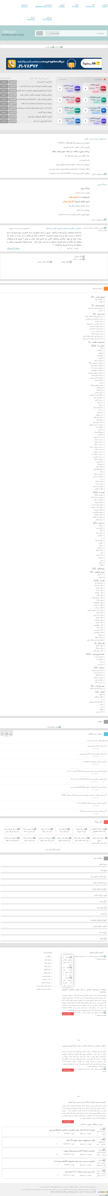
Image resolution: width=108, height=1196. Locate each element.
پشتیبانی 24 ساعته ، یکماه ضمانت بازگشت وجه (73, 165)
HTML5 (100, 350)
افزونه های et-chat (97, 505)
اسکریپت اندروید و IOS (96, 363)
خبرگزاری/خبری (98, 407)
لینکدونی (100, 434)
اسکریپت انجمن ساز (44, 82)
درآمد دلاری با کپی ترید (99, 876)
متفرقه (100, 557)
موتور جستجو (98, 459)
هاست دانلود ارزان (100, 926)
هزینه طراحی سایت (100, 883)
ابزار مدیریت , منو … (96, 331)
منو (102, 560)
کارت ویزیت (99, 712)
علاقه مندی (99, 427)
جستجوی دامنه (98, 397)
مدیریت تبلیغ (99, 442)
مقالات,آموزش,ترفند (98, 654)
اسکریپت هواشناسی (96, 370)
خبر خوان (100, 402)
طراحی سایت (98, 680)
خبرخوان (100, 547)
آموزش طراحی (100, 297)
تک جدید (104, 914)
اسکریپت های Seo (97, 368)
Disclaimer (93, 1187)
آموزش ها (100, 659)
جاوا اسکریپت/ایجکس (96, 395)
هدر (101, 707)
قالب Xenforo (98, 605)
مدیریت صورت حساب (96, 447)
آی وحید (81, 1191)
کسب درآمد (99, 484)
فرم (101, 552)
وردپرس (100, 664)
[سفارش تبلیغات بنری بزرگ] (79, 256)
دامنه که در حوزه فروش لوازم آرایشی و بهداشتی (34, 108)
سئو (101, 661)
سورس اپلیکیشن (100, 572)
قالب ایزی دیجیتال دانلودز (95, 610)
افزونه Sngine (98, 495)
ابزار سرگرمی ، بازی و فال (95, 324)
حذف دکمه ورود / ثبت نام (43, 121)
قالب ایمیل (99, 612)
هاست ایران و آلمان (82, 193)
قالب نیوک (99, 627)
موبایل (101, 562)
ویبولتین (100, 635)
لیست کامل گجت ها (53, 849)
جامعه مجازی (99, 392)
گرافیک (102, 692)
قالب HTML (99, 593)
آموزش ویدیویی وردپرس (95, 308)
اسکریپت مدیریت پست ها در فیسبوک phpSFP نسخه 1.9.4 (74, 1161)
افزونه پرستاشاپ (97, 517)
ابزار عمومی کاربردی (96, 326)
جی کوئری (101, 523)
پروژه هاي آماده (100, 686)
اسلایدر (100, 358)
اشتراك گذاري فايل (97, 375)
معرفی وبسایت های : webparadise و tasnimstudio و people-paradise (28, 99)
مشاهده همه (62, 79)
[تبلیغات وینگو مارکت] (54, 727)
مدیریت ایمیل (99, 439)
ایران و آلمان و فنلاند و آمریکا (79, 206)
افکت (101, 530)
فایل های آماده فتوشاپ (96, 702)
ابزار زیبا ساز (99, 321)
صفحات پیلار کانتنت (45, 112)
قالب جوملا (99, 617)
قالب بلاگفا (99, 645)
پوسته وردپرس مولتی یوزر (95, 640)
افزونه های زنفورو (97, 507)
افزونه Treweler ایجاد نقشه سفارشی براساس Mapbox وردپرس (72, 1130)
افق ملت (103, 870)
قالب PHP (100, 595)
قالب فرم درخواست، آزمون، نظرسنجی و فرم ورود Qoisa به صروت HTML (84, 795)
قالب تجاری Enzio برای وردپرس (97, 746)
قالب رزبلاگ (99, 648)
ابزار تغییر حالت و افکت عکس (94, 316)
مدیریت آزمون (14, 228)
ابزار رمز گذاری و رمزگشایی (94, 319)
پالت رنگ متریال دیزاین (43, 986)
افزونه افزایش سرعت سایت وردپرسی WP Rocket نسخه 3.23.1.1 (87, 771)
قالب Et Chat (99, 585)
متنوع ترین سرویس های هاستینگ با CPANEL (74, 143)
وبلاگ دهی (99, 466)
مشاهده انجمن (5, 78)
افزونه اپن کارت (98, 500)
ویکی (101, 471)
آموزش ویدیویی (100, 305)
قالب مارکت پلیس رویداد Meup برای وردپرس (93, 754)
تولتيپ (101, 543)
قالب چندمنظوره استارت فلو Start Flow (81, 1140)
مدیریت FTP (99, 682)
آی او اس (100, 574)
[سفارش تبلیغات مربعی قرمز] (44, 262)
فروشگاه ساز (99, 432)
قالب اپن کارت (98, 607)
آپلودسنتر (100, 355)
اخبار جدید (103, 901)
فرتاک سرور (102, 184)
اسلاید (101, 525)
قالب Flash (99, 588)
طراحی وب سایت (90, 1191)
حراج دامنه (103, 932)
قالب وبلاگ (101, 643)
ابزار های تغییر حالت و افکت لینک (93, 336)
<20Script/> (9, 31)
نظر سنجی (99, 461)
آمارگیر (101, 353)
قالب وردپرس (98, 630)
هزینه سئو (103, 864)
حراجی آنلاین (99, 400)
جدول (101, 545)
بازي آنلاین (99, 387)
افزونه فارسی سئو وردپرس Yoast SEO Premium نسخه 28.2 (89, 779)
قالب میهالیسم (98, 625)
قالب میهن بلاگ (98, 650)
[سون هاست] (50, 47)
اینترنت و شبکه (98, 677)
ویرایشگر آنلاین (98, 469)
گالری (101, 565)
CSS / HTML (99, 299)
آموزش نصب (99, 656)
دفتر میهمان (99, 415)
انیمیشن (100, 535)
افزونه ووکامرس (98, 512)
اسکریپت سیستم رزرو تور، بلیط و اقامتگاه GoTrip (92, 803)
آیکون (101, 694)
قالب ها (102, 580)
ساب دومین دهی (98, 422)
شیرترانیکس (99, 519)
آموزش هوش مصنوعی (98, 920)
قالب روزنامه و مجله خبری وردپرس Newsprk (93, 811)
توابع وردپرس (46, 976)
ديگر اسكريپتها (98, 417)
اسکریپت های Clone (96, 365)
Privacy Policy (79, 1187)
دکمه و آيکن (99, 550)
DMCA (72, 1187)
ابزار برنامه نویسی (97, 670)
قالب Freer (99, 590)
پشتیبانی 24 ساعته (83, 210)
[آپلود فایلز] (59, 47)
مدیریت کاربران (98, 457)
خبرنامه (100, 405)
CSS (101, 348)
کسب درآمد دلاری (100, 895)
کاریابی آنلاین (99, 481)
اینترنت (100, 310)
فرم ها (101, 429)
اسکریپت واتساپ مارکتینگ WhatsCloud (95, 761)
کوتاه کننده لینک (98, 486)
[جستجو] (39, 33)
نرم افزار (102, 667)
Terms (87, 1187)
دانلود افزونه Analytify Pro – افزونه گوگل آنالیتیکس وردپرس (89, 787)
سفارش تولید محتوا (100, 889)
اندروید (101, 577)
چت (101, 479)
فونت (101, 704)
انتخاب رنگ (99, 533)
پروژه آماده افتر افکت (96, 688)
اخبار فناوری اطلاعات (98, 342)
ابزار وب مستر (98, 672)
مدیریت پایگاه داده (97, 454)
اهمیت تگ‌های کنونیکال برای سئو (40, 117)
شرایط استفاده (45, 982)
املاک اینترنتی (98, 380)
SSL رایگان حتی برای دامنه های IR (77, 156)
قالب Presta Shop (97, 598)
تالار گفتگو (100, 390)
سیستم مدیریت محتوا (96, 424)
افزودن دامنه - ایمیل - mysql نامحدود (76, 147)
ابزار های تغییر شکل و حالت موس (92, 338)
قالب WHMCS (98, 603)
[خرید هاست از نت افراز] (79, 259)
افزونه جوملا (99, 502)
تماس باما (47, 963)
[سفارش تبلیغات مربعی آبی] (66, 262)
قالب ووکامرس (98, 632)
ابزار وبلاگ (47, 966)
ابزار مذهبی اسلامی (97, 333)
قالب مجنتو (99, 622)
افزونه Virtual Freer (97, 497)
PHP (101, 302)
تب (102, 538)
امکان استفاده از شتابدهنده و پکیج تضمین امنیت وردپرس (69, 169)
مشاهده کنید (67, 1013)
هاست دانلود (54, 1191)
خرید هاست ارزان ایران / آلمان (95, 139)
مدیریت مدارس (98, 452)
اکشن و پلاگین (98, 697)
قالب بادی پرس (98, 615)
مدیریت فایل (99, 449)
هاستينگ (100, 464)
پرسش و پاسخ (98, 474)
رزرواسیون (99, 419)
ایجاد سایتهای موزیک (96, 385)
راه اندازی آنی (84, 160)
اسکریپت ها (25, 228)
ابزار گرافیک (99, 675)
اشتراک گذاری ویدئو (97, 378)
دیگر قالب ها (99, 583)
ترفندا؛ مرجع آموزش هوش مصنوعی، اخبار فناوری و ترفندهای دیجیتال (27, 90)
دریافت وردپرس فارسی (43, 989)
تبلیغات (48, 956)
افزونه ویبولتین (98, 514)
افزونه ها (102, 492)
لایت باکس (99, 555)
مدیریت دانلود (98, 444)
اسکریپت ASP (98, 360)
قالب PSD (100, 600)
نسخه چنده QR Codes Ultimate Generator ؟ (36, 103)
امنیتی (101, 382)
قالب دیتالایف (99, 620)
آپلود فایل (103, 938)
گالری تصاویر (99, 489)
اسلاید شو (100, 528)
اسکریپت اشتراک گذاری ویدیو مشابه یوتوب (79, 1151)
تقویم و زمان (99, 540)
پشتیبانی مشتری (98, 476)
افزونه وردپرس (98, 509)
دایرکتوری (100, 412)
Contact (66, 1187)
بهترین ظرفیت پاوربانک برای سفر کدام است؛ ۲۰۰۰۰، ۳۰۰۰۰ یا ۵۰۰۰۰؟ (27, 86)
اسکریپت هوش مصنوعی (95, 373)
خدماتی (100, 410)
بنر (102, 699)
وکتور (101, 709)
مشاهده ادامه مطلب (13, 248)
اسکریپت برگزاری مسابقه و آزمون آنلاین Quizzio (64, 228)
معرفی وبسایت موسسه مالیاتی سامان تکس (36, 95)
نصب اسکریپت (45, 979)
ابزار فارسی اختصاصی (96, 328)
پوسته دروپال (99, 637)
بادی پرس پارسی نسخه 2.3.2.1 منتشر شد (80, 1172)
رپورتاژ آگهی (101, 568)
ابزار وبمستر (101, 314)
